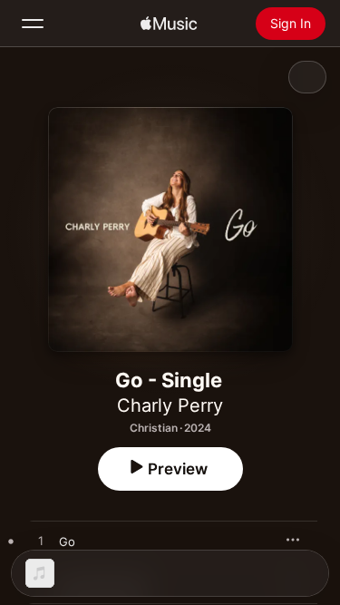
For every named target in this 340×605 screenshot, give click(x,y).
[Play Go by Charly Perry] (41, 541)
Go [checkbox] (67, 541)
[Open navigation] (33, 24)
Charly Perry (170, 405)
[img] (169, 23)
